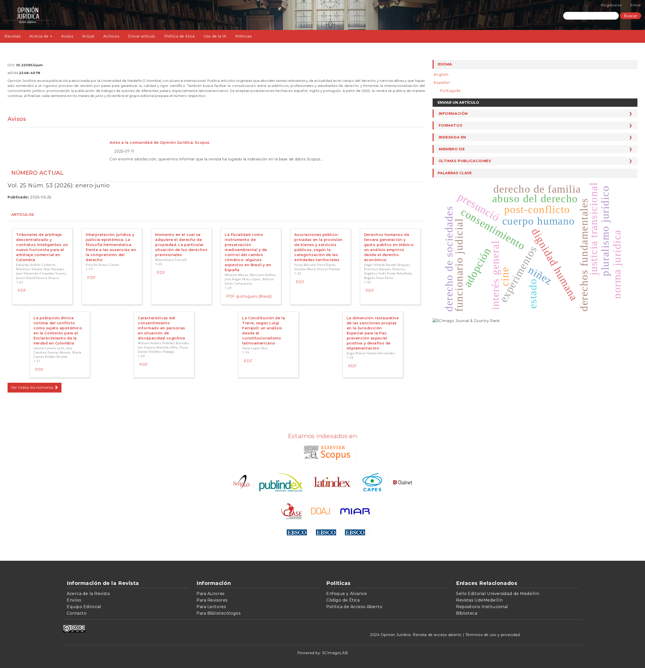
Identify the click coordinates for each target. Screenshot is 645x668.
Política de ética (179, 36)
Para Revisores (212, 600)
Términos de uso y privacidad (492, 634)
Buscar (630, 15)
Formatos (450, 125)
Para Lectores (211, 606)
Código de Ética (343, 600)
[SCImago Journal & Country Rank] (466, 320)
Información (453, 113)
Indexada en (452, 137)
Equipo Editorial (84, 606)
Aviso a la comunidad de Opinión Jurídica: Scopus (160, 142)
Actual (88, 36)
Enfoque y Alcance (346, 593)
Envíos (74, 600)
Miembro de (452, 149)
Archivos (111, 36)
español (442, 82)
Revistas (12, 36)
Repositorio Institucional (482, 606)
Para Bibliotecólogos (218, 613)
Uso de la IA (215, 36)
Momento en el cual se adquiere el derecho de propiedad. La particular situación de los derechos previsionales (181, 244)
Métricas (243, 36)
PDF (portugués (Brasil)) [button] (249, 296)
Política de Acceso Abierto (354, 606)
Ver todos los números (32, 387)
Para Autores (210, 593)
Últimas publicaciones (465, 161)
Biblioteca (466, 613)
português (450, 90)
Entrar (635, 5)
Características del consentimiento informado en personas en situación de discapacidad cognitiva (161, 328)
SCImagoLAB (335, 653)
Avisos (67, 36)
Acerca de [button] (39, 36)
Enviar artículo (141, 36)
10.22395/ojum (29, 65)
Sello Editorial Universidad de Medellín (497, 593)
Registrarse (611, 5)
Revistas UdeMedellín (479, 600)
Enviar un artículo (458, 102)
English (441, 74)
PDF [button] (22, 290)
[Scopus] (325, 452)
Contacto (76, 613)
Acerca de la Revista (88, 593)
